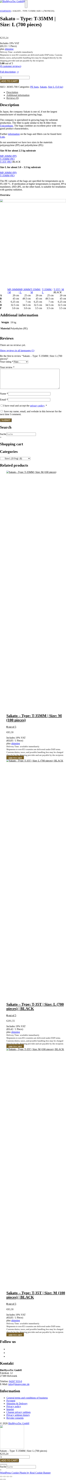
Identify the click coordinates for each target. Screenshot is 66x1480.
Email (4, 399)
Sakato (43, 86)
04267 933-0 (15, 1381)
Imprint (10, 1409)
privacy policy (37, 405)
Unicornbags (6, 125)
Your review (7, 367)
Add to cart (9, 81)
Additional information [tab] (17, 95)
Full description (8, 71)
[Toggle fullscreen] (4, 1476)
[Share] (7, 1476)
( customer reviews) (10, 66)
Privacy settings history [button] (18, 1415)
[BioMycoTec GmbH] (12, 1)
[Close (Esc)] (11, 1476)
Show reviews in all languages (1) (17, 350)
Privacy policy (13, 1406)
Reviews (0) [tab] (12, 98)
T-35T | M (59, 289)
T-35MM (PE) (7, 159)
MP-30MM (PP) (8, 156)
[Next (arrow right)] (4, 1479)
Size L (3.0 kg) (55, 86)
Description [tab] (12, 92)
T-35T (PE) (6, 161)
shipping (9, 49)
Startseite (5, 11)
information (14, 134)
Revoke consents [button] (15, 1418)
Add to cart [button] (15, 758)
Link (2, 137)
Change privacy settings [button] (18, 1412)
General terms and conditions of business (27, 1397)
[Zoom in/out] (1, 1476)
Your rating (6, 361)
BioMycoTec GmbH (18, 1423)
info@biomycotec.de (18, 1384)
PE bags (34, 86)
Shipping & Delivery (17, 1403)
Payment (10, 1400)
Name (4, 393)
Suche (3, 434)
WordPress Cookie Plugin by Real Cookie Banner (25, 1472)
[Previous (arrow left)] (1, 1479)
